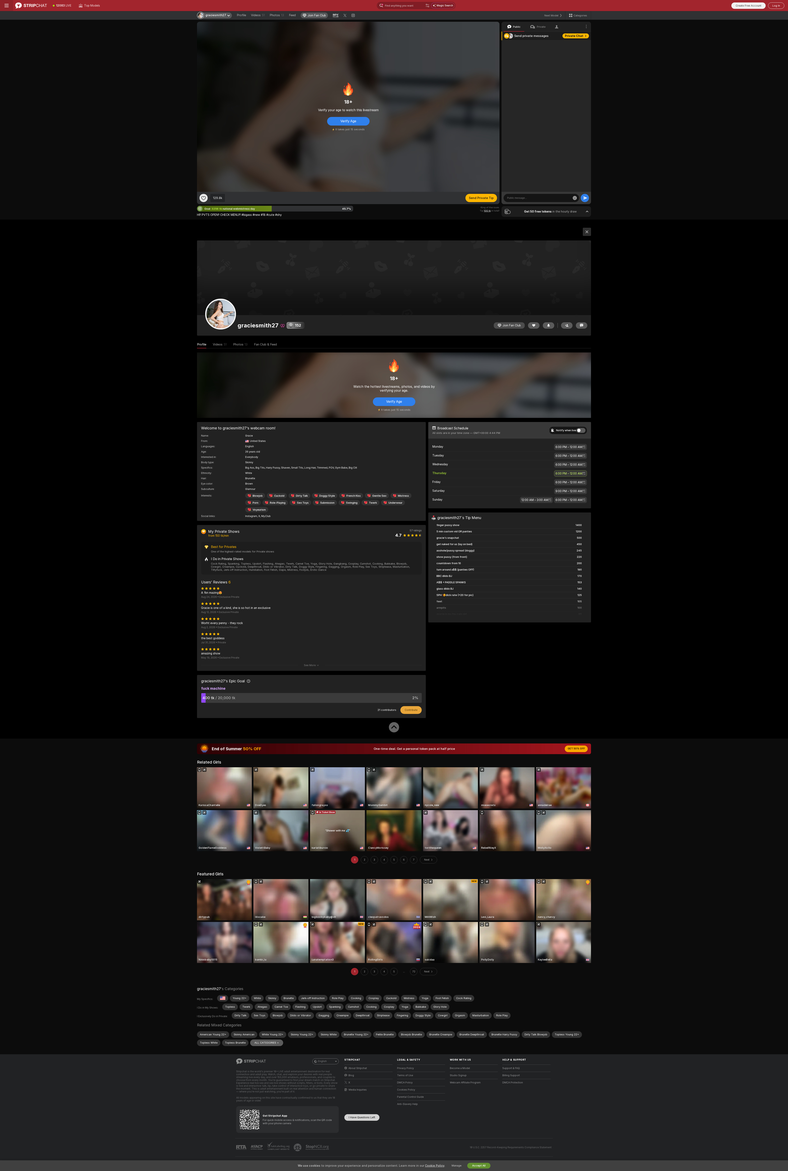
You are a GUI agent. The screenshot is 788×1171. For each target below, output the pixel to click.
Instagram (251, 516)
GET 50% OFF (576, 748)
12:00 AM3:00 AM (534, 500)
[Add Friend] (567, 325)
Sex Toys (303, 502)
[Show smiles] (574, 198)
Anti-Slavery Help (407, 1104)
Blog (351, 1075)
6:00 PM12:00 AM (568, 447)
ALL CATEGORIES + (266, 1042)
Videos (258, 15)
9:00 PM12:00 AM (568, 491)
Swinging (351, 502)
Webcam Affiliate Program (465, 1082)
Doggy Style (327, 495)
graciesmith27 (209, 989)
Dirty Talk (302, 495)
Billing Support (511, 1075)
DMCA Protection (512, 1082)
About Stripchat (357, 1068)
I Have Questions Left (362, 1117)
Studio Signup (458, 1075)
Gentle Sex (379, 495)
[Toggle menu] (6, 5)
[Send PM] (581, 325)
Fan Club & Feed (265, 344)
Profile (241, 15)
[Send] (585, 198)
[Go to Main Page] (31, 5)
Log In (776, 5)
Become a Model (460, 1068)
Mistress (403, 495)
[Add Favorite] (203, 198)
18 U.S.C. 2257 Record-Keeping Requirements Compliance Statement (511, 1147)
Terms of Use (405, 1075)
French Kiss (353, 495)
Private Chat (574, 36)
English (322, 1061)
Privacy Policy (405, 1068)
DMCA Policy (405, 1082)
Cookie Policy (434, 1165)
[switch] (580, 430)
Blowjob (258, 495)
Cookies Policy (406, 1089)
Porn (255, 502)
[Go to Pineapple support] (298, 1147)
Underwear (395, 502)
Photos (277, 15)
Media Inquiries (358, 1089)
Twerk (373, 502)
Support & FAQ (511, 1068)
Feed (292, 15)
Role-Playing (277, 502)
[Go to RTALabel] (241, 1147)
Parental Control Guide (410, 1097)
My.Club (266, 516)
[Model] (587, 232)
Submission (327, 502)
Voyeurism (259, 509)
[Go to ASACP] (257, 1147)
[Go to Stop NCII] (318, 1147)
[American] (222, 998)
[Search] (427, 5)
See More (310, 665)
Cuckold (279, 495)
